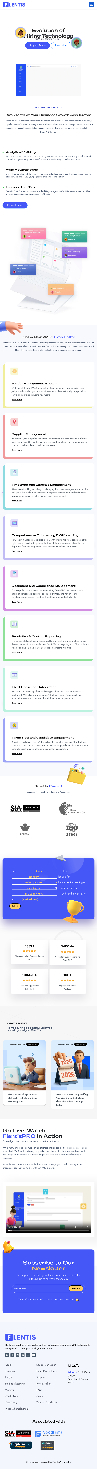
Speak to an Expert (46, 1365)
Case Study (11, 1402)
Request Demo (37, 45)
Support (40, 1377)
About (8, 1365)
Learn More (63, 45)
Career (40, 1396)
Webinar (9, 1390)
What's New (11, 1396)
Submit (15, 906)
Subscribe (76, 1288)
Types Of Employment (17, 1409)
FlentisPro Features (46, 1371)
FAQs (39, 1390)
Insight (8, 1377)
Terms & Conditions (46, 1402)
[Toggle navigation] (91, 4)
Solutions (10, 1371)
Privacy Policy (43, 1384)
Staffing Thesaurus (15, 1384)
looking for (64, 877)
